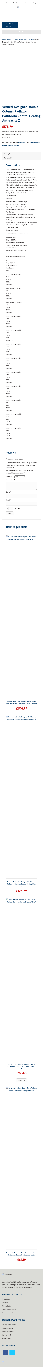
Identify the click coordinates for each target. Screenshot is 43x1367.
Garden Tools (6, 1335)
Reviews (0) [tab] (8, 158)
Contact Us (23, 3)
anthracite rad (35, 143)
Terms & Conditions (9, 1309)
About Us (15, 3)
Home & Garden (12, 39)
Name (8, 492)
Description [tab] (8, 154)
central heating (7, 145)
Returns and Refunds (9, 1313)
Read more (21, 1080)
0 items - (9, 24)
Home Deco (23, 39)
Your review (10, 480)
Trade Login (33, 3)
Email (8, 500)
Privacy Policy (6, 1306)
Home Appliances (8, 1332)
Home (8, 3)
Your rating (10, 477)
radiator (16, 145)
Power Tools (6, 1338)
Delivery (5, 1303)
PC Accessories (7, 1328)
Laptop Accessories (9, 1325)
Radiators (31, 39)
